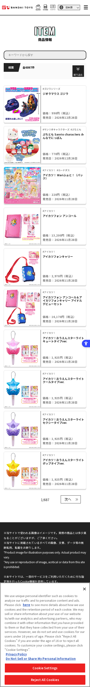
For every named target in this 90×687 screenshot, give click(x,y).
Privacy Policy (16, 654)
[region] (45, 635)
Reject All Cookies (45, 680)
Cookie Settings (45, 668)
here (26, 605)
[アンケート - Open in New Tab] (53, 8)
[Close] (84, 589)
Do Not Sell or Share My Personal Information (41, 658)
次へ (67, 499)
